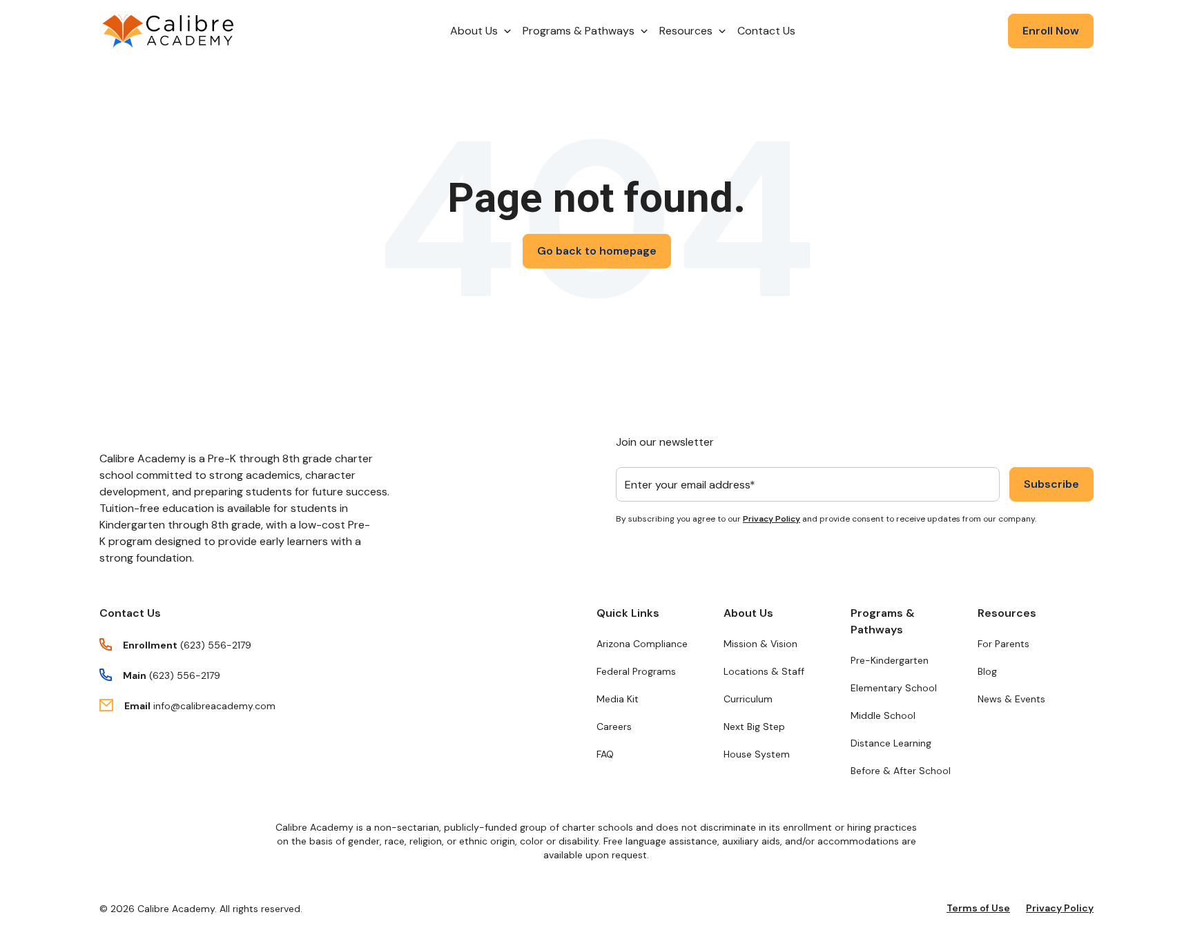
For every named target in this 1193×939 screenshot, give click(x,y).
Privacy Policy (771, 518)
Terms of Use (978, 908)
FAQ (605, 754)
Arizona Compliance (642, 643)
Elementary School (894, 688)
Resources (1007, 613)
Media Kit (617, 699)
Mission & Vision (760, 643)
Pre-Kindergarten (890, 660)
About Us (748, 613)
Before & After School (901, 770)
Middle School (883, 715)
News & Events (1011, 699)
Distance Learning (891, 743)
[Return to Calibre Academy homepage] (168, 31)
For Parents (1003, 643)
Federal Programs (636, 671)
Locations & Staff (764, 671)
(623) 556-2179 (215, 645)
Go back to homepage (597, 251)
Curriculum (748, 699)
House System (757, 754)
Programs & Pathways (883, 621)
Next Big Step (754, 726)
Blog (987, 671)
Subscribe (1051, 484)
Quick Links (627, 613)
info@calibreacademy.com (214, 706)
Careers (614, 726)
